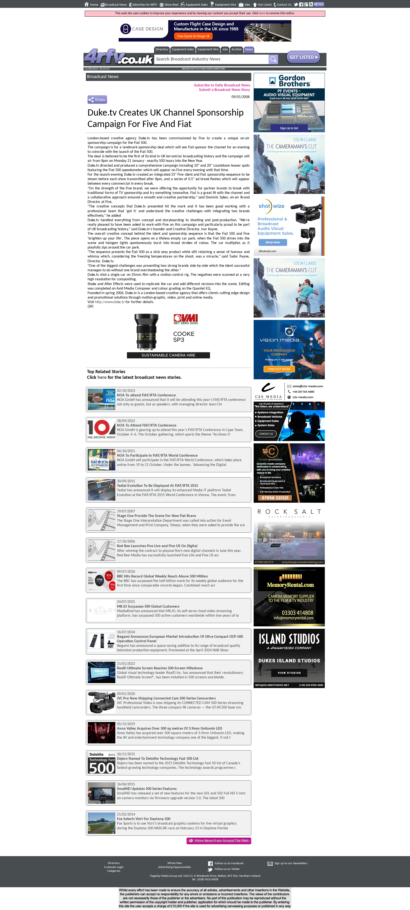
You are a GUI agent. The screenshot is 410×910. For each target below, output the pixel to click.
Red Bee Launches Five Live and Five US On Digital (157, 546)
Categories (113, 871)
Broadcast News (116, 5)
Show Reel (171, 5)
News (249, 49)
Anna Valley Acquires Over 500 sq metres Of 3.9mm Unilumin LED (169, 729)
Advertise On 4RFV (144, 5)
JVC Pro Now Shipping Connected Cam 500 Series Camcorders (166, 698)
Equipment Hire (225, 5)
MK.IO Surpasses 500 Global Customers (148, 607)
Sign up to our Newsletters (291, 863)
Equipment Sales (197, 5)
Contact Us (284, 5)
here (262, 13)
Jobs (247, 5)
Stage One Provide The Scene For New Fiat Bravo (156, 516)
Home (94, 5)
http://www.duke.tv (110, 302)
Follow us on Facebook (229, 863)
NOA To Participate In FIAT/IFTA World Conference (157, 456)
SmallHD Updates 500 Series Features (147, 789)
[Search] (273, 59)
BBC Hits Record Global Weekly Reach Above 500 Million (162, 576)
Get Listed (264, 5)
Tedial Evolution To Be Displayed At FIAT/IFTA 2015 (157, 486)
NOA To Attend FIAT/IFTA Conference (146, 425)
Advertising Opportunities (174, 867)
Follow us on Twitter (227, 869)
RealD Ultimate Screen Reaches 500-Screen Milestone (160, 668)
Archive (237, 49)
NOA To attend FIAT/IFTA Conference (146, 395)
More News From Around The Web (221, 841)
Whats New (175, 863)
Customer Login (114, 867)
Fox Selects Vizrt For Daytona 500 (143, 819)
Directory (162, 49)
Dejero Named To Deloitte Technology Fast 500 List (158, 759)
